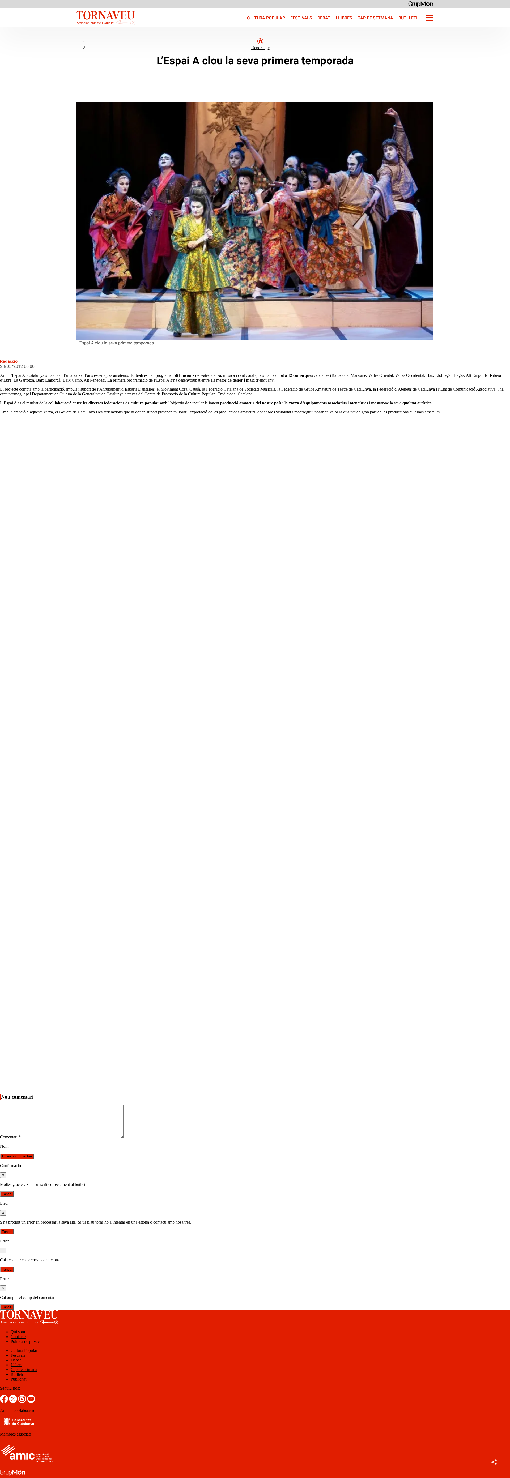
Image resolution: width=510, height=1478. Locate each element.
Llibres (344, 17)
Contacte (18, 1336)
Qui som (18, 1332)
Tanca (6, 1194)
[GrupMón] (421, 4)
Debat (323, 17)
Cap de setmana (375, 17)
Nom (4, 1146)
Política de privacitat (28, 1341)
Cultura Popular (266, 17)
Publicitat (18, 1379)
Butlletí (408, 17)
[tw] (13, 1401)
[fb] (4, 1401)
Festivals (301, 17)
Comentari (10, 1137)
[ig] (22, 1401)
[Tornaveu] (67, 25)
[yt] (31, 1401)
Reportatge (260, 47)
